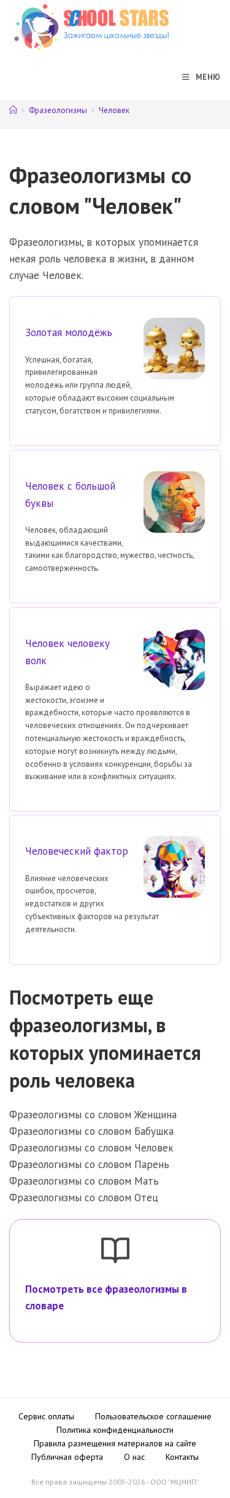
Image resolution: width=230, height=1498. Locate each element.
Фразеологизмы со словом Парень (89, 1164)
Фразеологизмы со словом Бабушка (91, 1131)
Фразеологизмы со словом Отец (83, 1197)
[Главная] (13, 110)
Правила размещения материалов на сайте (115, 1443)
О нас (134, 1456)
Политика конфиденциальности (115, 1429)
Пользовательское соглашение (153, 1416)
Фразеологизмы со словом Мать (84, 1181)
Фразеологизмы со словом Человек (91, 1148)
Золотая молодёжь (68, 332)
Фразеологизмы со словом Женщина (93, 1114)
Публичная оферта (67, 1456)
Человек (114, 110)
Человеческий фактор (76, 851)
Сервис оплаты (46, 1416)
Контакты (182, 1456)
